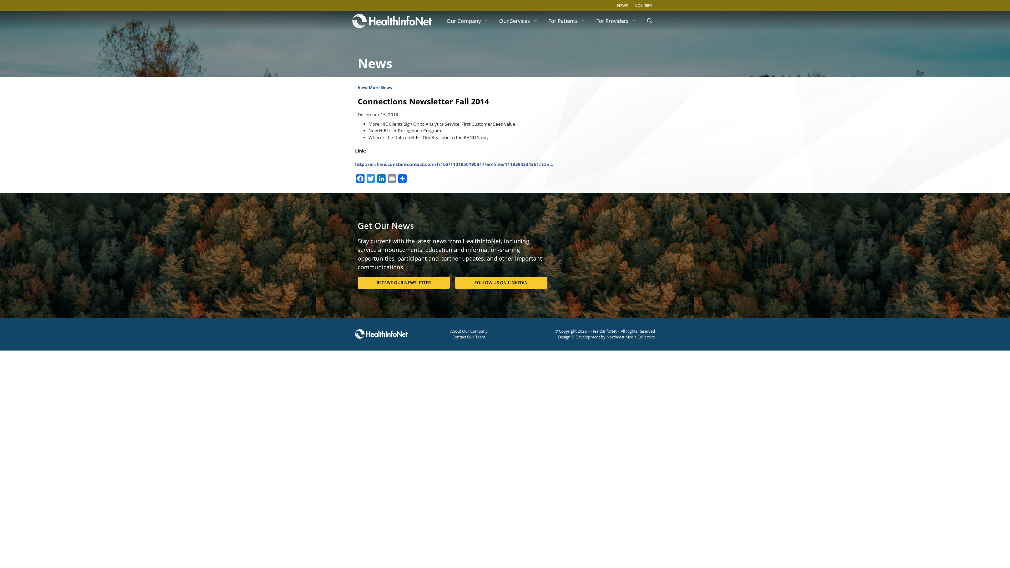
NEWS (622, 5)
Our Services (514, 20)
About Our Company (469, 331)
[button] (650, 21)
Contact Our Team (468, 336)
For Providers (612, 20)
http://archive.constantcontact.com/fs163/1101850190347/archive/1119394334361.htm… (454, 164)
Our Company (464, 20)
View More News (375, 87)
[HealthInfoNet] (392, 21)
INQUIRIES (642, 5)
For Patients (563, 20)
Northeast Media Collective (631, 336)
